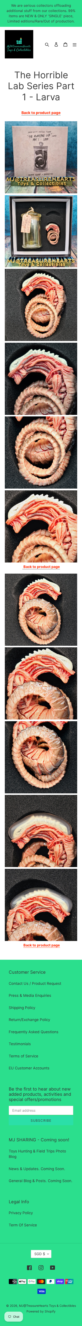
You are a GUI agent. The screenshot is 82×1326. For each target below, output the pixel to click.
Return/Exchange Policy (29, 1020)
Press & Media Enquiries (30, 995)
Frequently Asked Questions (33, 1032)
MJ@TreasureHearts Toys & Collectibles (47, 1305)
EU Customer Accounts (29, 1068)
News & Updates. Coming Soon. (37, 1169)
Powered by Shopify (41, 1311)
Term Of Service (23, 1225)
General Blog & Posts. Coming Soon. (40, 1181)
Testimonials (20, 1044)
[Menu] (74, 44)
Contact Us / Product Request (35, 983)
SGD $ (39, 1254)
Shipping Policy (22, 1008)
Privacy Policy (21, 1213)
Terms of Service (23, 1056)
